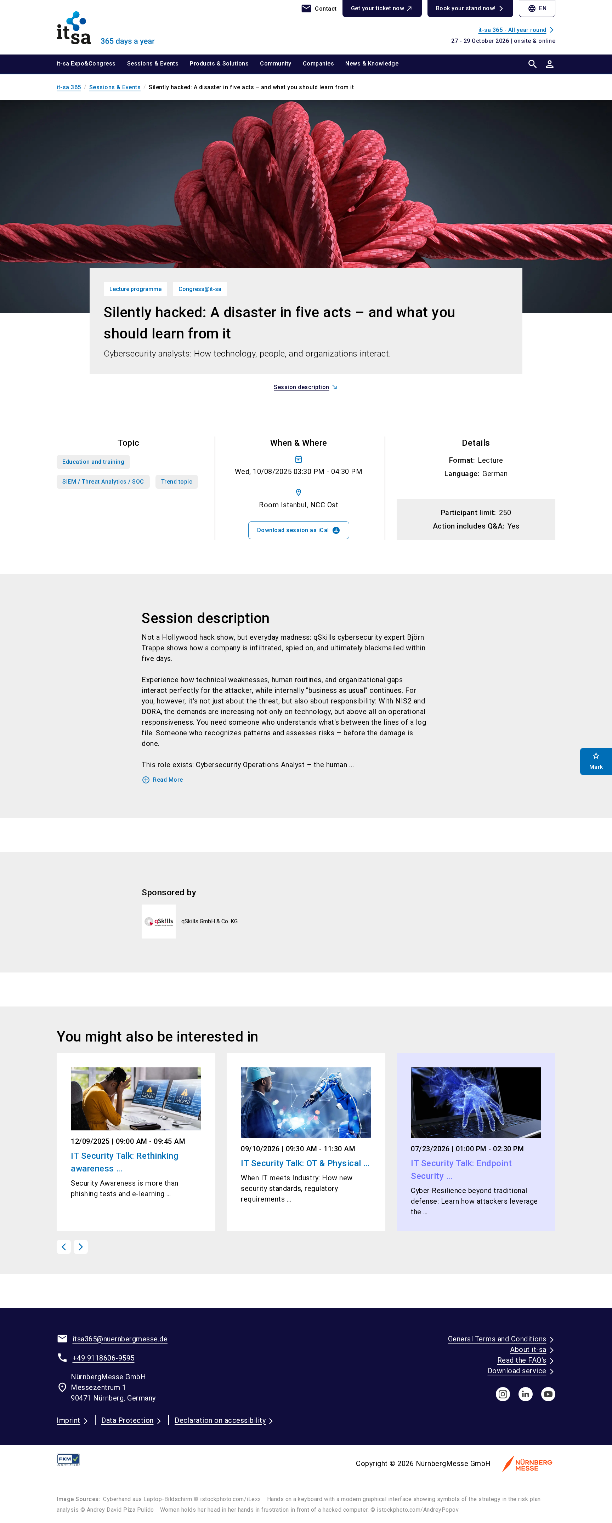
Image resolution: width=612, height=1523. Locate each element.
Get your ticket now (377, 8)
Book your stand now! (466, 8)
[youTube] (548, 1394)
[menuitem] (92, 64)
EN (537, 8)
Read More (162, 780)
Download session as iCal (298, 530)
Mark (596, 761)
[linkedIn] (525, 1394)
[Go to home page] (115, 27)
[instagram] (503, 1394)
